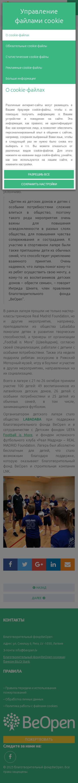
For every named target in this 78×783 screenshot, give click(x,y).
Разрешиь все (39, 174)
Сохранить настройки (39, 184)
